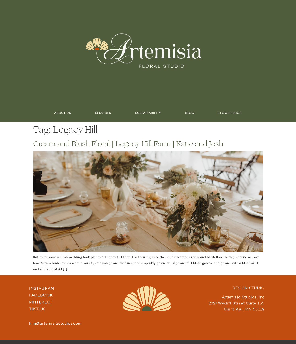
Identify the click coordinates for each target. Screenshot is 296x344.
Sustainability (148, 113)
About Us (62, 113)
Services (103, 113)
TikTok (37, 309)
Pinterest (40, 302)
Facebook (41, 296)
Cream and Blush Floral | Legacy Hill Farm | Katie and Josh (128, 143)
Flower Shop (230, 113)
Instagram (41, 289)
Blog (189, 113)
